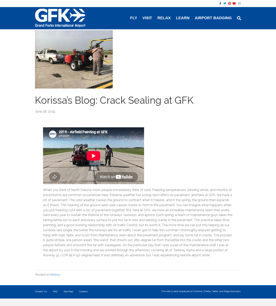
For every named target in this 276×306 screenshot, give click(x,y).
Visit (147, 18)
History (55, 274)
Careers (83, 291)
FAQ (55, 291)
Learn (183, 18)
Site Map (68, 291)
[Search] (237, 18)
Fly (133, 18)
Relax (164, 18)
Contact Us (41, 291)
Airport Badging (213, 18)
